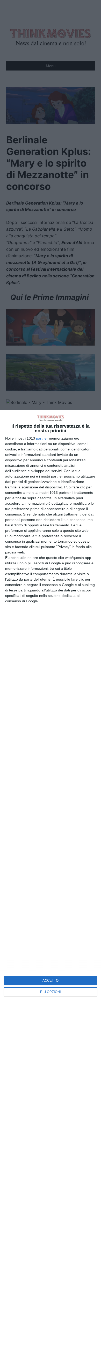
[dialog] (50, 888)
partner (42, 438)
